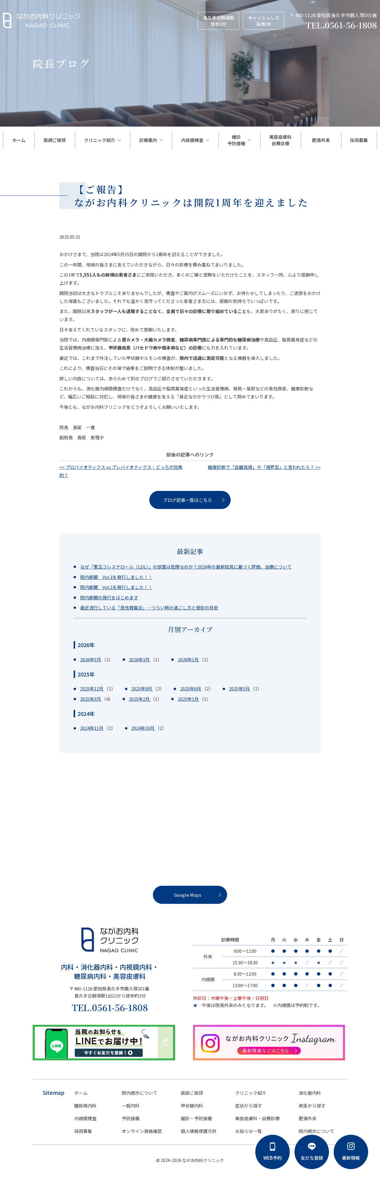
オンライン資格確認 (142, 1131)
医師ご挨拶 (55, 140)
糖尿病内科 (85, 1105)
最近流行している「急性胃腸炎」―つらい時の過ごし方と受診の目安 (149, 607)
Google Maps (187, 895)
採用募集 (359, 140)
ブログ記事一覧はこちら (187, 500)
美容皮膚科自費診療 (280, 140)
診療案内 (148, 140)
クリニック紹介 (99, 140)
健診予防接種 (236, 140)
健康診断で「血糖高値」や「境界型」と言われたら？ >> (264, 467)
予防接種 (131, 1118)
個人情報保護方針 (198, 1131)
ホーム (19, 140)
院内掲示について (139, 1093)
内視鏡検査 (192, 140)
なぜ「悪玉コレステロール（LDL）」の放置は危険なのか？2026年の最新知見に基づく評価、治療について (186, 567)
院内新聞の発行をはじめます (109, 597)
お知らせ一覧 (248, 1131)
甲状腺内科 (192, 1105)
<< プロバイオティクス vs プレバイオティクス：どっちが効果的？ (121, 471)
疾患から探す (312, 1105)
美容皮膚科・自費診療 (257, 1118)
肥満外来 (323, 140)
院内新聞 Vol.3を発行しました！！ (116, 577)
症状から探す (248, 1105)
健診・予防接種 (196, 1118)
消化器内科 (310, 1093)
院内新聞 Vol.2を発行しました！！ (116, 587)
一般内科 (131, 1105)
